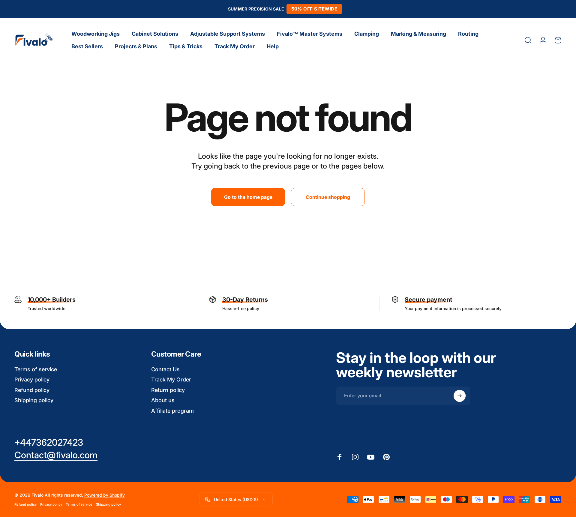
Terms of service (35, 369)
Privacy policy (32, 379)
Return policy (168, 390)
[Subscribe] (460, 396)
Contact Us (165, 369)
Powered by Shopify (104, 495)
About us (163, 400)
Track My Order (171, 379)
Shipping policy (33, 400)
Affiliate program (172, 411)
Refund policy (32, 390)
